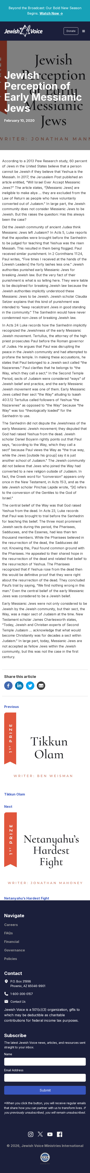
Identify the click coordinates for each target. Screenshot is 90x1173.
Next (8, 806)
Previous (11, 707)
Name (8, 1054)
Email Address (13, 1070)
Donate (71, 31)
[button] (83, 31)
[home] (22, 31)
